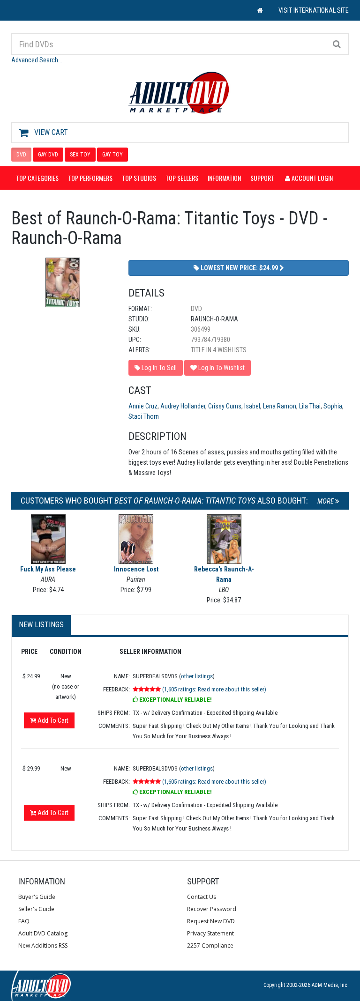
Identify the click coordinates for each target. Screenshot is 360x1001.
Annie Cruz (143, 406)
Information (224, 178)
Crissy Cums (224, 406)
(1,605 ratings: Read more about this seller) (214, 689)
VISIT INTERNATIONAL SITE (313, 10)
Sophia (332, 406)
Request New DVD (211, 921)
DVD (21, 154)
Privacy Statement (210, 933)
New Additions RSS (43, 945)
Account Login (311, 178)
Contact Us (201, 897)
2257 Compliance (210, 945)
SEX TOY (80, 154)
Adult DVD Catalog (43, 933)
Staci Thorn (143, 416)
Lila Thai (310, 406)
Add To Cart (52, 720)
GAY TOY (112, 154)
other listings (197, 676)
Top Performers (90, 178)
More (326, 501)
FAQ (24, 921)
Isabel (252, 406)
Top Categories (37, 178)
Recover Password (211, 909)
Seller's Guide (36, 909)
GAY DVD (48, 154)
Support (262, 178)
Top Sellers (181, 178)
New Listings (41, 624)
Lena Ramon (279, 406)
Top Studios (139, 178)
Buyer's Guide (36, 897)
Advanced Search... (36, 60)
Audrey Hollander (182, 406)
